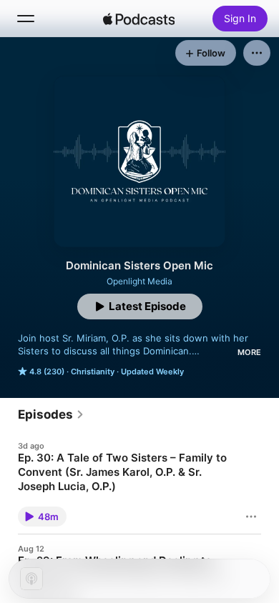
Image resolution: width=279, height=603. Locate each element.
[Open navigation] (25, 18)
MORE (249, 352)
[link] (51, 414)
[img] (138, 18)
